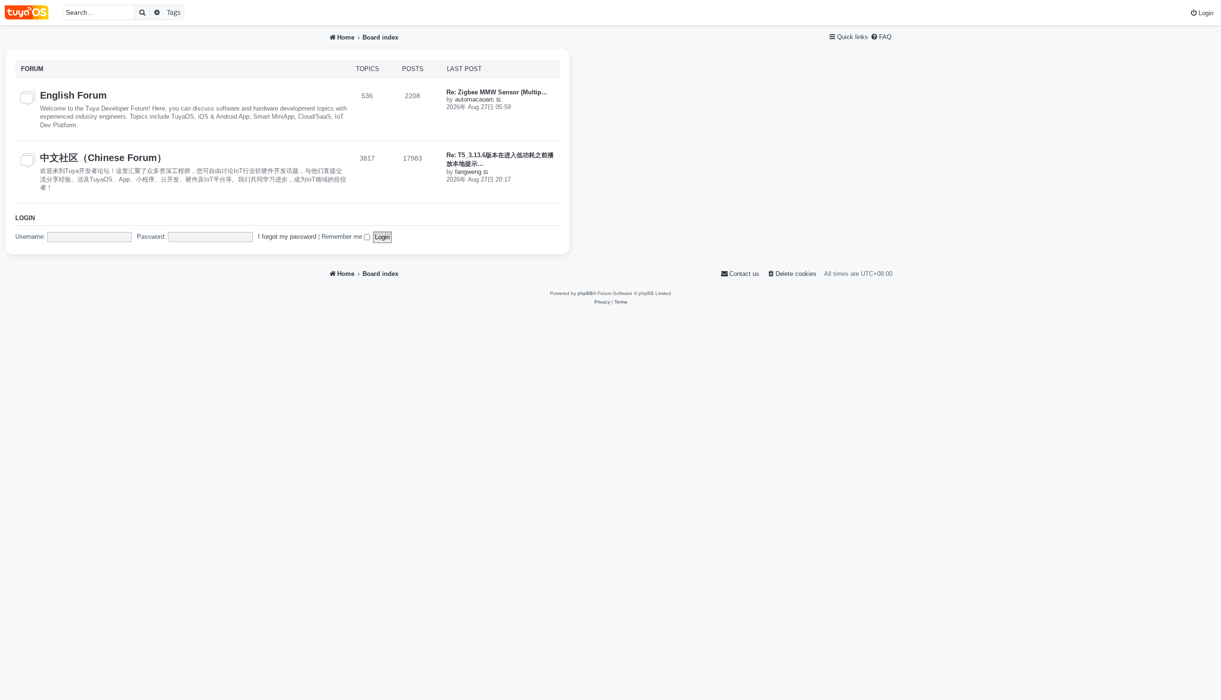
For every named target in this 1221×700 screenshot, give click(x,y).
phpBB (585, 293)
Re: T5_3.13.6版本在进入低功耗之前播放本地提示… (500, 159)
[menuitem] (1201, 13)
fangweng (468, 171)
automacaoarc (474, 99)
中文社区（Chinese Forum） (103, 157)
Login (25, 218)
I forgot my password (287, 236)
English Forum (73, 95)
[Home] (31, 12)
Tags (174, 12)
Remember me (342, 236)
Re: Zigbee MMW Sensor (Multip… (497, 92)
